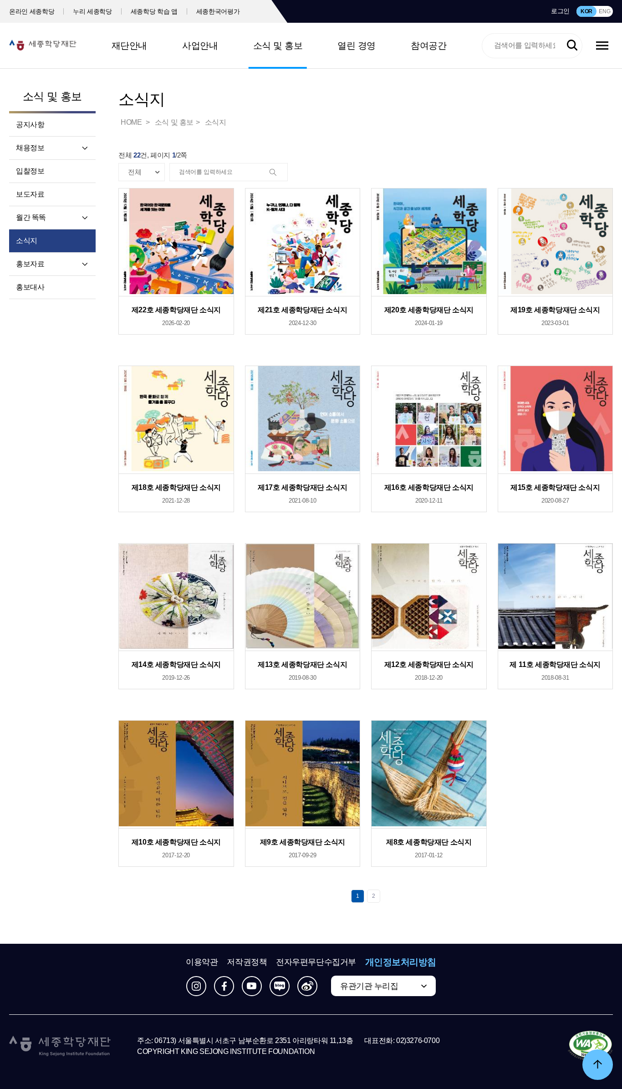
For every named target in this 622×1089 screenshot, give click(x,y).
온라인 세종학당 (31, 11)
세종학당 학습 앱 (154, 11)
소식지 (26, 240)
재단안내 (129, 46)
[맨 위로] (597, 1064)
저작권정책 (247, 962)
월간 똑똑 (31, 217)
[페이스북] (224, 986)
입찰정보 (30, 171)
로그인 (560, 11)
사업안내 (200, 46)
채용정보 (30, 148)
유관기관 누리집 (369, 986)
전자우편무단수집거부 (316, 962)
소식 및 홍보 (278, 46)
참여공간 (428, 46)
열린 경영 (356, 46)
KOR (586, 11)
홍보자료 (30, 264)
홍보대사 (30, 287)
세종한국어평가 (218, 11)
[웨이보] (307, 986)
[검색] (278, 172)
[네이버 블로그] (280, 986)
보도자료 (30, 194)
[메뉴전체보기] (602, 45)
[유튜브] (252, 986)
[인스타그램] (196, 986)
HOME (132, 122)
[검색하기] (572, 45)
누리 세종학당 (92, 11)
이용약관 (202, 962)
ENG (604, 11)
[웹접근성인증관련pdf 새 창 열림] (590, 1046)
